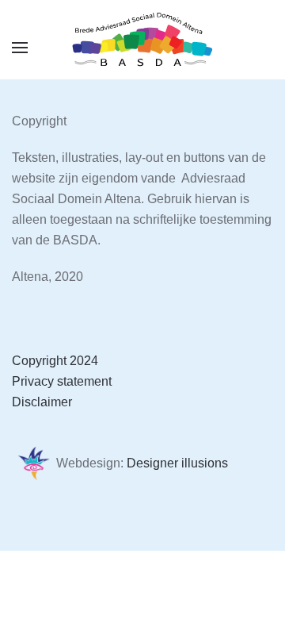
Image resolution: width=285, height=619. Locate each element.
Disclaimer (42, 402)
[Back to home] (142, 39)
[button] (20, 47)
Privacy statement (62, 381)
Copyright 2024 (55, 360)
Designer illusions (177, 463)
